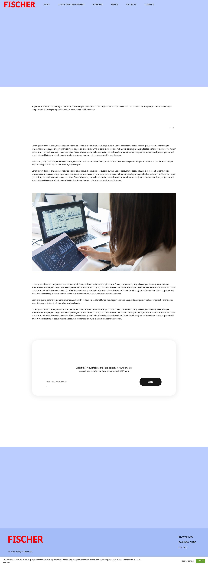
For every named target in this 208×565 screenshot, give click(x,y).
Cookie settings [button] (188, 561)
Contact (149, 4)
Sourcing (97, 4)
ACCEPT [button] (201, 561)
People (114, 4)
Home (47, 4)
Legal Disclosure (187, 542)
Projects (131, 4)
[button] (170, 128)
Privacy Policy (185, 537)
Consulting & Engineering (71, 4)
